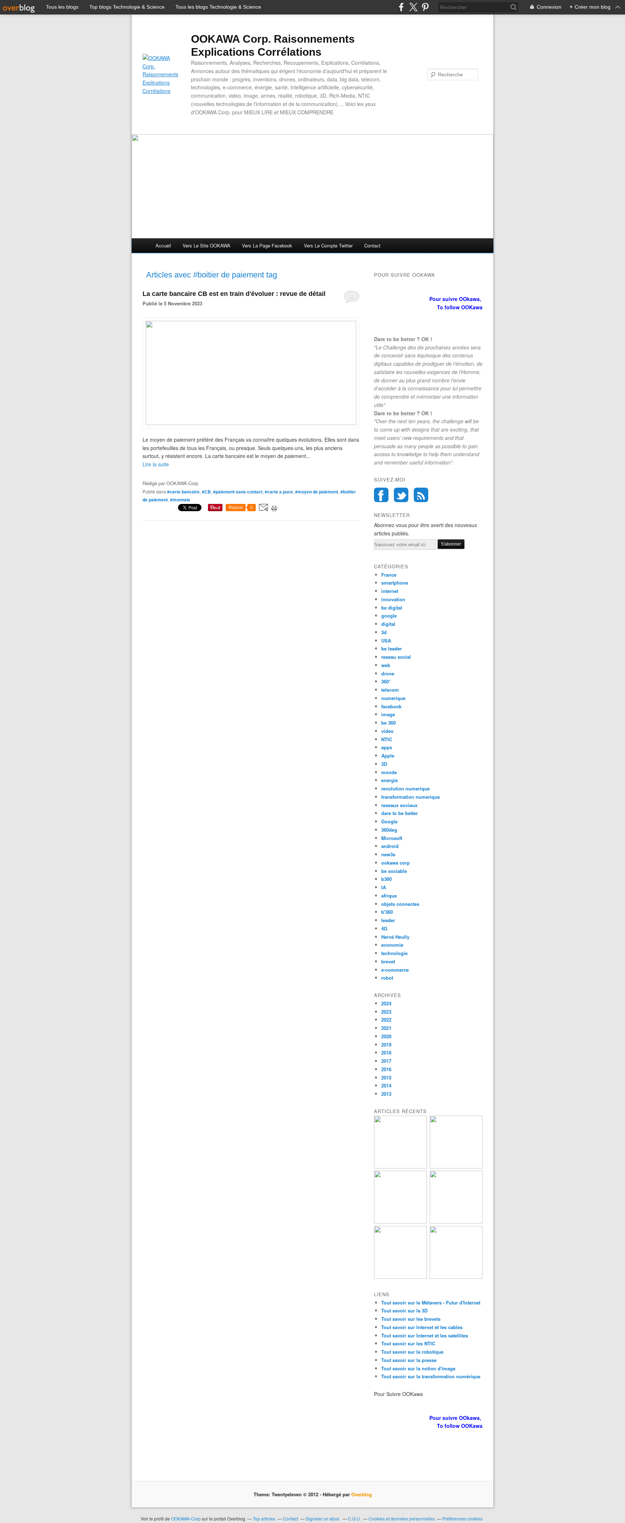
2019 (386, 1044)
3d (384, 632)
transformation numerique (410, 796)
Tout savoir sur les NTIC (408, 1343)
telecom (390, 689)
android (390, 846)
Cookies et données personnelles (402, 1518)
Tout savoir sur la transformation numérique (430, 1376)
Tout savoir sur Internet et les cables (422, 1327)
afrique (389, 895)
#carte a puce (279, 491)
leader (388, 920)
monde (389, 772)
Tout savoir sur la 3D (404, 1310)
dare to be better (399, 813)
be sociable (394, 870)
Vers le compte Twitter (328, 245)
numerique (393, 698)
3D (384, 763)
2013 (386, 1093)
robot (387, 977)
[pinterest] (425, 7)
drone (387, 673)
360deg (389, 829)
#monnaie (180, 499)
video (387, 730)
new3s (388, 854)
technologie (394, 953)
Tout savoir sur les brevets (411, 1318)
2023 (386, 1011)
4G (384, 928)
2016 (386, 1069)
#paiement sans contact (238, 491)
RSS (421, 495)
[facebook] (401, 7)
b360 (386, 878)
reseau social (396, 656)
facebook (391, 706)
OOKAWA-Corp (186, 1518)
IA (383, 887)
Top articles (264, 1518)
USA (386, 640)
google (389, 615)
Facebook (381, 495)
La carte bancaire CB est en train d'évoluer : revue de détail (234, 293)
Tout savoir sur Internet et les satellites (424, 1335)
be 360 (388, 722)
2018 (386, 1052)
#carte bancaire (183, 491)
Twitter (401, 495)
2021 (386, 1027)
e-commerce (395, 969)
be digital (391, 607)
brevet (388, 961)
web (385, 665)
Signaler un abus (323, 1518)
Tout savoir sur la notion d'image (418, 1368)
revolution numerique (405, 788)
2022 (386, 1019)
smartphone (394, 582)
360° (386, 681)
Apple (387, 755)
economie (392, 944)
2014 (386, 1085)
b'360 (387, 911)
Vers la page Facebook (267, 245)
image (388, 714)
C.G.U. (354, 1518)
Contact (372, 245)
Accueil (163, 245)
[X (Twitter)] (413, 7)
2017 (386, 1060)
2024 (386, 1003)
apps (386, 747)
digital (388, 623)
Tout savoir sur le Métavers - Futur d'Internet (430, 1302)
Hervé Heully (395, 936)
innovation (393, 599)
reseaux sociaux (399, 805)
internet (389, 590)
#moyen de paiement (316, 491)
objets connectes (400, 903)
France (388, 574)
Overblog (361, 1494)
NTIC (386, 739)
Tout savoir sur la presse (409, 1360)
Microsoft (391, 838)
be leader (391, 648)
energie (389, 780)
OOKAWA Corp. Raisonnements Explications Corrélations (273, 45)
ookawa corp (395, 862)
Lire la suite (156, 464)
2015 (386, 1077)
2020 (386, 1036)
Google (389, 821)
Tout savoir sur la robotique (412, 1351)
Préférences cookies (462, 1518)
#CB (206, 491)
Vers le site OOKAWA (206, 245)
